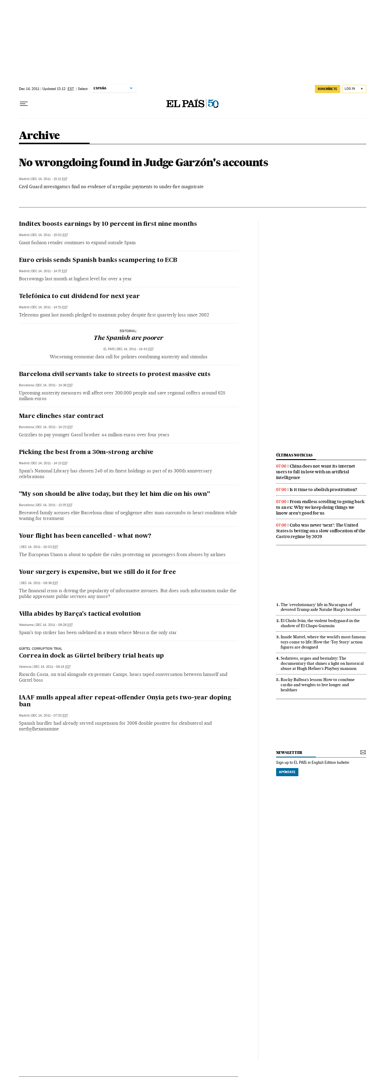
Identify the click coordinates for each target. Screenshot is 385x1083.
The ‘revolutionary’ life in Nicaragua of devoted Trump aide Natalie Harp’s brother (321, 607)
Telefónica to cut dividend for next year (79, 297)
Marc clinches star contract (61, 416)
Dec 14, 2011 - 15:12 (49, 179)
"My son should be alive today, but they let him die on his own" (114, 494)
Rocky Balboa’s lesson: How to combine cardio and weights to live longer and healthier (318, 684)
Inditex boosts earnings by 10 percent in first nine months (108, 224)
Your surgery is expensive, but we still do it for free (97, 572)
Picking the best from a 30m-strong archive (86, 453)
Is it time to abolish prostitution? (323, 489)
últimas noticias (294, 455)
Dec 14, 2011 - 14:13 (49, 463)
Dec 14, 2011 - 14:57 (49, 271)
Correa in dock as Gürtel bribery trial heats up (91, 656)
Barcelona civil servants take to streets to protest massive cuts (115, 375)
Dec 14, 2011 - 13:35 (54, 505)
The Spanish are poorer (128, 338)
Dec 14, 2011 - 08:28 (54, 625)
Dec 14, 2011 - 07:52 (49, 715)
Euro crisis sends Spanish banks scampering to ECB (98, 260)
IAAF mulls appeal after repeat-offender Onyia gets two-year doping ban (125, 701)
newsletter (289, 752)
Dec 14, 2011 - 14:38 (54, 385)
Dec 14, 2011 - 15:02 (49, 235)
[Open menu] (24, 104)
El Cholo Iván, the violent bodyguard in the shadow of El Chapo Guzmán (320, 623)
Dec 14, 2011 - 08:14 (52, 667)
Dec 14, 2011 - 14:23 (54, 427)
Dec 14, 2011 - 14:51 (49, 307)
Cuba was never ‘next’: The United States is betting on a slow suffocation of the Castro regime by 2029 (320, 530)
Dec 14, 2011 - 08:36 (39, 583)
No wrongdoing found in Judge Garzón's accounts (143, 162)
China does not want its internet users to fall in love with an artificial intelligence (316, 471)
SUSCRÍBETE (327, 89)
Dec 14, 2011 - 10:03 (39, 547)
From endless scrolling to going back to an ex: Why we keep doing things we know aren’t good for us (320, 507)
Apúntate (287, 772)
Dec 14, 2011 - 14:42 (135, 349)
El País (109, 349)
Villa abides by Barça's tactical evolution (80, 614)
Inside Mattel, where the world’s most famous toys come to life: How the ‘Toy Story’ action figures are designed (323, 641)
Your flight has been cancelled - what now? (85, 536)
